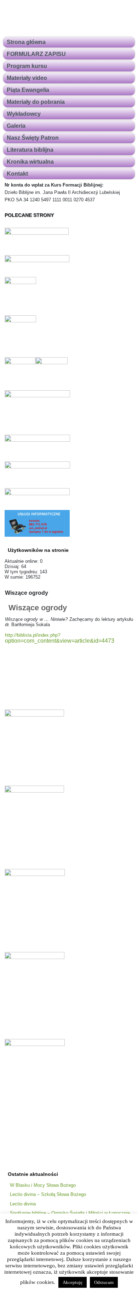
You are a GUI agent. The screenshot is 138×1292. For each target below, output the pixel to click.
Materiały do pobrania (36, 102)
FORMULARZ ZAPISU (36, 54)
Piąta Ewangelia (28, 90)
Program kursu (27, 66)
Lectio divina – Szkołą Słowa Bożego (48, 1194)
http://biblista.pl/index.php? (59, 638)
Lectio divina (23, 1203)
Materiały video (27, 78)
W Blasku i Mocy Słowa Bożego (43, 1185)
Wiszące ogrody (37, 607)
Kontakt (17, 174)
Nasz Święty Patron (33, 138)
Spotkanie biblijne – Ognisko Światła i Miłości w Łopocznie (70, 1213)
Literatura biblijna (30, 150)
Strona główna (26, 42)
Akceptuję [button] (72, 1282)
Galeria (16, 126)
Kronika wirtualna (30, 162)
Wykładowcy (24, 114)
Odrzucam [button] (104, 1282)
